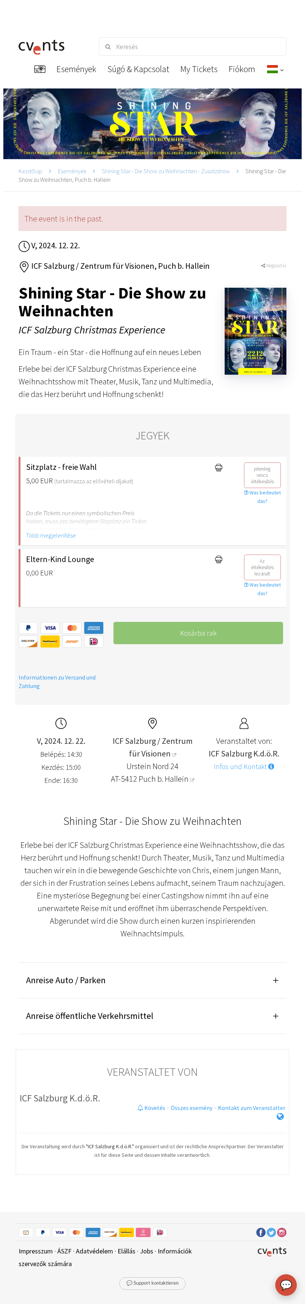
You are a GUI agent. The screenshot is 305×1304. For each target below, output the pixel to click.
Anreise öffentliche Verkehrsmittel (89, 1015)
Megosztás (275, 265)
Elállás (126, 1251)
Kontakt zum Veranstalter (251, 1107)
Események (72, 171)
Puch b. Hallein (164, 779)
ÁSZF (64, 1251)
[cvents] (52, 46)
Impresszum (36, 1251)
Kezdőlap (30, 171)
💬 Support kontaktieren (152, 1283)
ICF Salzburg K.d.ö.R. (60, 1098)
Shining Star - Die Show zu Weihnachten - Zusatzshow (166, 171)
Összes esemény (191, 1107)
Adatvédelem (94, 1251)
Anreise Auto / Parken (66, 980)
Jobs (146, 1251)
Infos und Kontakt (241, 766)
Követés (154, 1107)
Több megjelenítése (51, 535)
